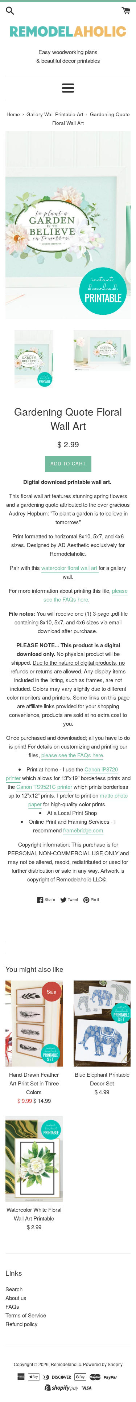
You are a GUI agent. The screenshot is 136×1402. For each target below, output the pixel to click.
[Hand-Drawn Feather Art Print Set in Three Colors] (34, 1023)
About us (15, 1297)
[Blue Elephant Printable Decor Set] (102, 1023)
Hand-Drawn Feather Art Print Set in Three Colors (34, 1083)
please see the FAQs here (86, 595)
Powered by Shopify (103, 1364)
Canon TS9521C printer (44, 786)
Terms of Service (25, 1315)
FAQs (12, 1306)
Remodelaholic (66, 1364)
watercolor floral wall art (70, 567)
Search (13, 1289)
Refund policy (21, 1324)
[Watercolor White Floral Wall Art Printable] (34, 1159)
